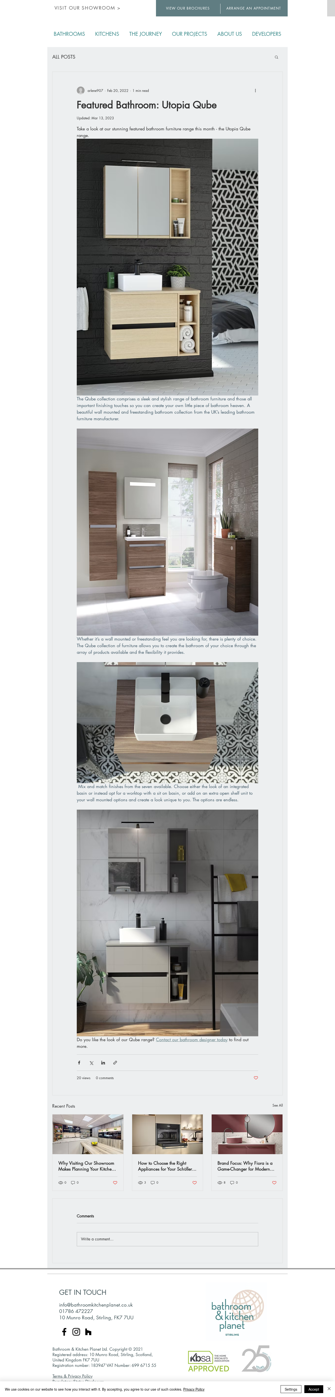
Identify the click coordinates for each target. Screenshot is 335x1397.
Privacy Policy (194, 1389)
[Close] (329, 1389)
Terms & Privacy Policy (72, 1376)
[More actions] (255, 90)
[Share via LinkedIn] (103, 1062)
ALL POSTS (63, 57)
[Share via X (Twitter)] (91, 1062)
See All (277, 1105)
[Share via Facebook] (79, 1062)
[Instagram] (76, 1332)
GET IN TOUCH (82, 1292)
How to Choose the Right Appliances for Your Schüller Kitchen (165, 1166)
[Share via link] (115, 1062)
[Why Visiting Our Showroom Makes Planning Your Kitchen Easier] (87, 1134)
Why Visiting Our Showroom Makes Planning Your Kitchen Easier (86, 1166)
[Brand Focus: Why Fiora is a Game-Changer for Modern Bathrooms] (247, 1134)
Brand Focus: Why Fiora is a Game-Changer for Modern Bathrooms (245, 1166)
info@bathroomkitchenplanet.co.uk (96, 1305)
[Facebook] (64, 1332)
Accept (314, 1389)
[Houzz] (88, 1332)
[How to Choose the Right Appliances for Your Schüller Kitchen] (167, 1134)
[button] (276, 57)
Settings (291, 1389)
